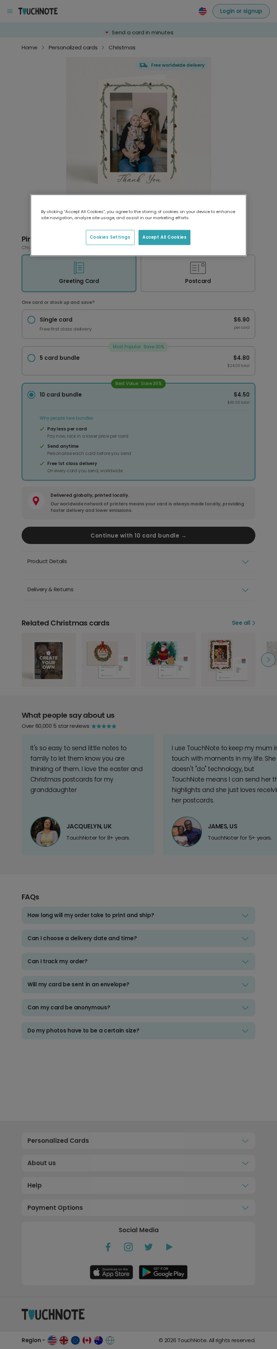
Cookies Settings (110, 237)
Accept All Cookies (164, 237)
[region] (138, 225)
